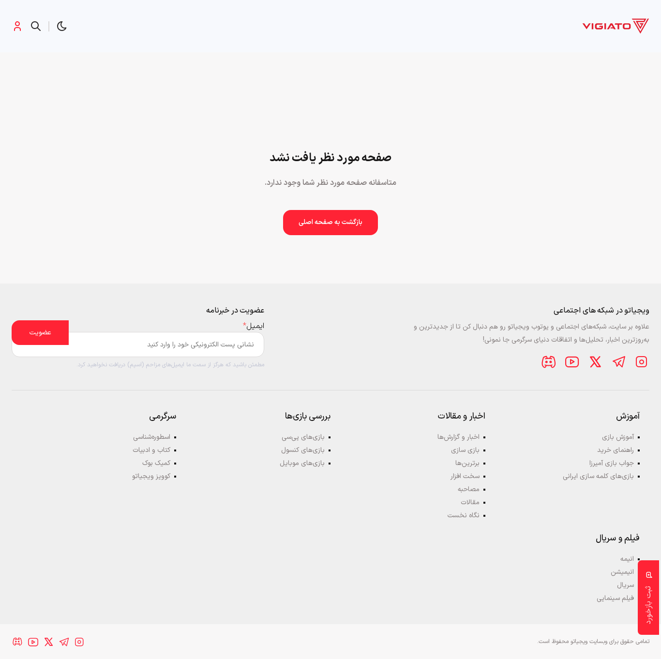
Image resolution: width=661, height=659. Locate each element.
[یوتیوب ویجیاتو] (572, 362)
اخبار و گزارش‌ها (458, 437)
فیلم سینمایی (615, 598)
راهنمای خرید (615, 450)
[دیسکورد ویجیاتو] (548, 362)
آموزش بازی (618, 437)
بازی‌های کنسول (303, 450)
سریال (625, 585)
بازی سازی (465, 450)
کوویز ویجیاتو (151, 476)
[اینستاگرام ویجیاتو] (641, 362)
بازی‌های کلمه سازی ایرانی (598, 476)
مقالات (470, 502)
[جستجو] (36, 26)
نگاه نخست (464, 515)
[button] (62, 26)
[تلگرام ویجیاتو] (618, 362)
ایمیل (253, 326)
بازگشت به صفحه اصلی (330, 222)
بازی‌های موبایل (302, 463)
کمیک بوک (156, 463)
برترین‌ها (467, 463)
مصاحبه (469, 489)
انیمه (627, 559)
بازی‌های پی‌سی (303, 437)
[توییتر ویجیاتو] (595, 362)
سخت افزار (465, 476)
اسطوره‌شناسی (151, 437)
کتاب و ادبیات (151, 450)
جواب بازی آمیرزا (611, 463)
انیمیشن (622, 572)
